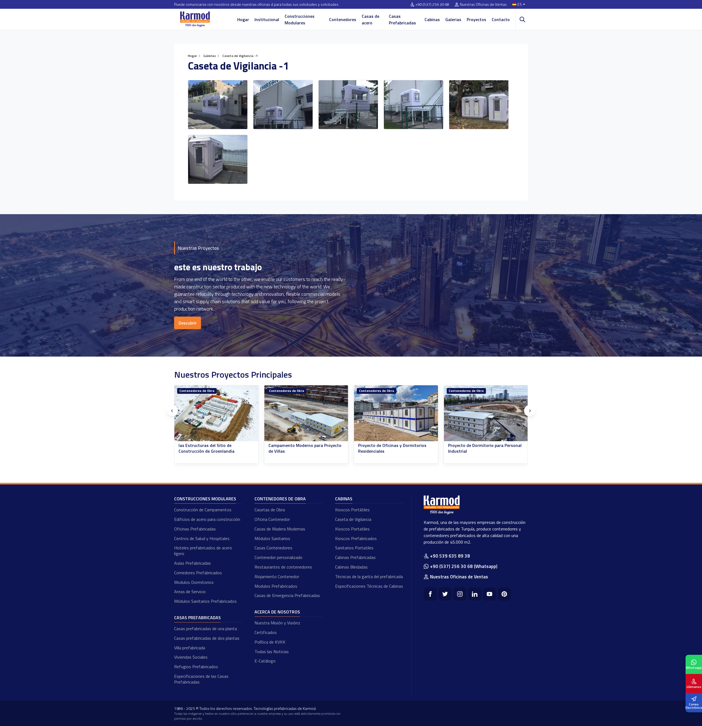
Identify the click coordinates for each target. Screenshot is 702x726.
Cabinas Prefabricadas (355, 557)
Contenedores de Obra (196, 390)
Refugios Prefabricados (196, 666)
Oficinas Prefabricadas (195, 529)
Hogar (243, 19)
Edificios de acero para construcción (207, 519)
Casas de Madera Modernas (279, 529)
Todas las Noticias (271, 651)
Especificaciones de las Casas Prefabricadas (201, 679)
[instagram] (459, 594)
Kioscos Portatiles (352, 529)
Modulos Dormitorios (194, 582)
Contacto (501, 19)
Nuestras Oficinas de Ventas (483, 4)
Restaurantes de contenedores (283, 567)
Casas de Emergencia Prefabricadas (287, 595)
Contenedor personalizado (278, 557)
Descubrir (188, 323)
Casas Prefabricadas (402, 19)
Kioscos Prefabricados (356, 538)
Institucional (266, 19)
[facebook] (430, 594)
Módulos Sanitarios (272, 538)
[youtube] (489, 594)
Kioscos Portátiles (352, 509)
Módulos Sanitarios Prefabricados (205, 601)
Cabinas (432, 19)
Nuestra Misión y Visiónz (277, 622)
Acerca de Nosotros (277, 612)
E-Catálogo (265, 661)
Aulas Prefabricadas (192, 563)
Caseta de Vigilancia (353, 519)
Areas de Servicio (190, 591)
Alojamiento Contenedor (276, 576)
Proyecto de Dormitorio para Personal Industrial (395, 448)
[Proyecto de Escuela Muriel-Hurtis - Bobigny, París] (486, 413)
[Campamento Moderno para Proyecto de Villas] (217, 413)
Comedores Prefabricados (198, 572)
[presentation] (172, 411)
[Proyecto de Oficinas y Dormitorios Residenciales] (306, 413)
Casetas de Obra (269, 509)
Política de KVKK (269, 642)
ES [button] (519, 4)
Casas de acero (370, 19)
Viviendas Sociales (191, 657)
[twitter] (445, 594)
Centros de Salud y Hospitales (202, 538)
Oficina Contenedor (272, 519)
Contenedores (342, 19)
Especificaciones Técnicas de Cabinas (369, 586)
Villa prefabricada (189, 647)
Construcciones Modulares (300, 19)
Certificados (265, 632)
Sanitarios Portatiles (354, 547)
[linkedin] (474, 594)
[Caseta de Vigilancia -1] (218, 104)
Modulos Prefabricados (275, 586)
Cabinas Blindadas (351, 567)
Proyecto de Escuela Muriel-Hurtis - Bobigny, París (482, 448)
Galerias (453, 19)
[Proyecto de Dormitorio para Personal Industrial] (396, 413)
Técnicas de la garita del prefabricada (369, 576)
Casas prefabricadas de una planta (205, 628)
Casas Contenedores (273, 547)
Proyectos (476, 19)
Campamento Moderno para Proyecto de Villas (215, 448)
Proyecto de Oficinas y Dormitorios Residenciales (302, 448)
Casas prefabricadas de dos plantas (206, 638)
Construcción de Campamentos (202, 509)
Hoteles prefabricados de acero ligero (203, 550)
